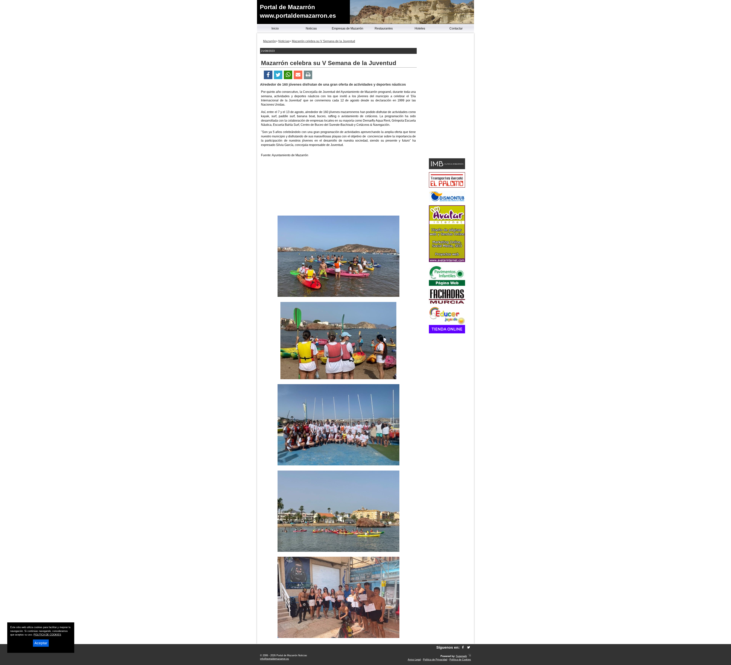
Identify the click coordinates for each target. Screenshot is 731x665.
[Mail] (298, 75)
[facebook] (462, 647)
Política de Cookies (460, 659)
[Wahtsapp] (288, 75)
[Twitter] (278, 75)
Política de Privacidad (435, 659)
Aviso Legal (414, 659)
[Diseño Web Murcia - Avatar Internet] (469, 656)
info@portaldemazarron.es (274, 658)
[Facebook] (268, 75)
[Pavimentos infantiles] (447, 284)
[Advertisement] (338, 187)
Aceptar (40, 643)
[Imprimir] (308, 75)
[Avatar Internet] (447, 261)
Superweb (461, 656)
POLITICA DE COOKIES (47, 634)
